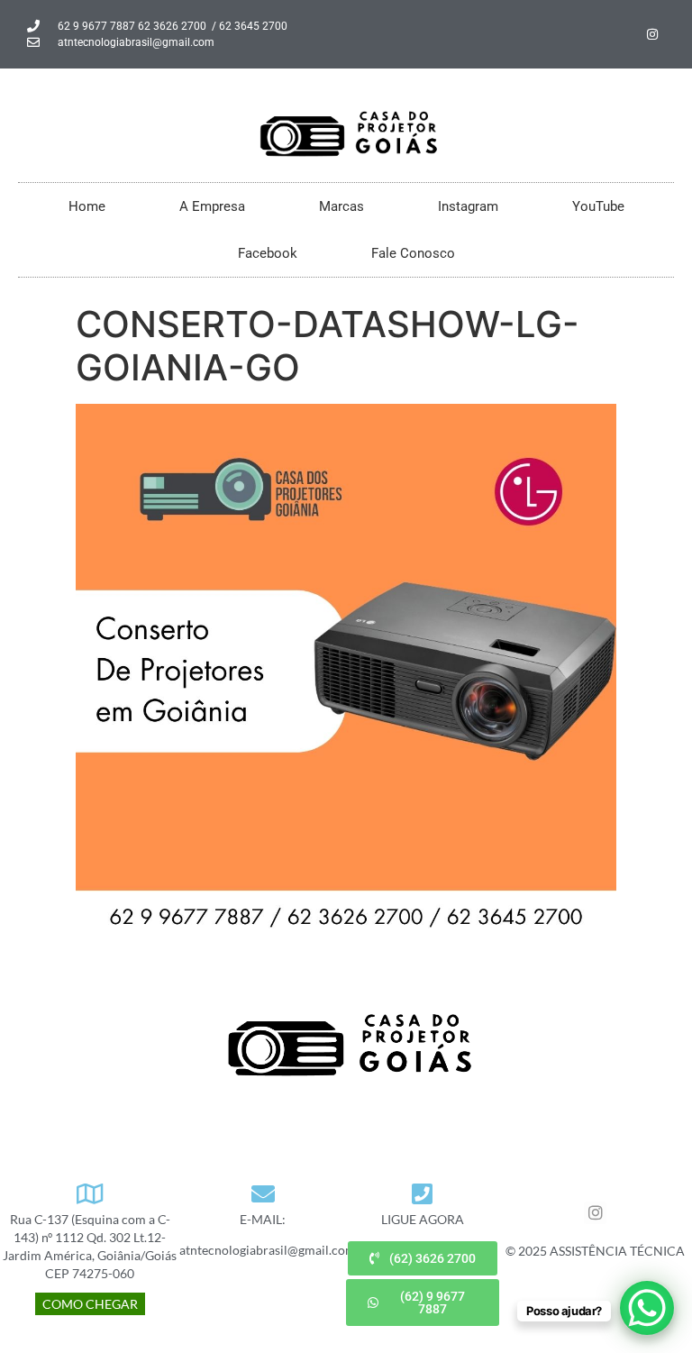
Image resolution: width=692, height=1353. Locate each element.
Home (86, 206)
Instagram (468, 206)
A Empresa (212, 206)
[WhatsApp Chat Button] (647, 1308)
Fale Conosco (413, 253)
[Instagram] (652, 34)
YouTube (598, 206)
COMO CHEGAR (90, 1304)
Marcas (341, 206)
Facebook (267, 253)
